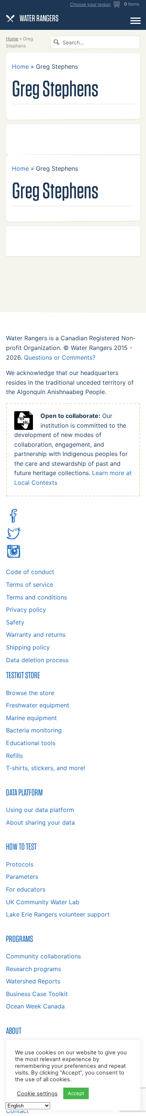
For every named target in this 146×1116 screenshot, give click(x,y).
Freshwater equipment (37, 705)
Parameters (22, 876)
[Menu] (135, 20)
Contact (17, 1111)
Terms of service (29, 584)
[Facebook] (13, 521)
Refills (14, 755)
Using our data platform (40, 809)
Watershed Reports (33, 981)
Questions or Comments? (59, 357)
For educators (25, 889)
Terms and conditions (36, 597)
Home (12, 38)
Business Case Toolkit (37, 994)
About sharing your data (40, 822)
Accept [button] (76, 1093)
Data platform (24, 792)
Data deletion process (37, 660)
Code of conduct (30, 572)
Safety (15, 622)
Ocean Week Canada (35, 1006)
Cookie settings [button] (37, 1093)
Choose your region (90, 4)
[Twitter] (13, 538)
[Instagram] (13, 556)
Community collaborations (43, 956)
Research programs (33, 969)
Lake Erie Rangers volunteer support (58, 914)
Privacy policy (26, 609)
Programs (19, 938)
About (13, 1030)
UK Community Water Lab (42, 902)
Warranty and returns (36, 634)
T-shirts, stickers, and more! (45, 768)
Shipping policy (28, 647)
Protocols (19, 864)
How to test (21, 846)
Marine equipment (31, 718)
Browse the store (30, 693)
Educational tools (30, 743)
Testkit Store (23, 675)
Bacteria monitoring (34, 730)
